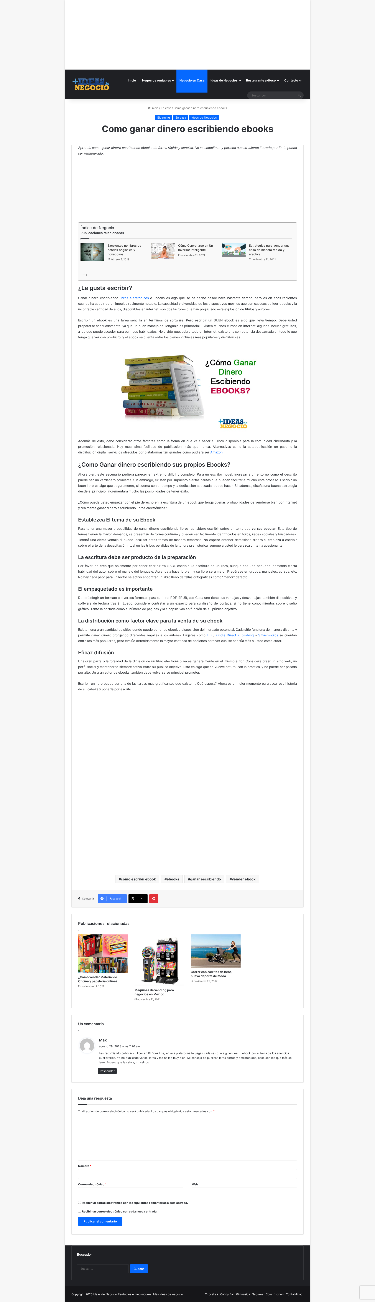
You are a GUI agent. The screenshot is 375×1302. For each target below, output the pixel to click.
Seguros (257, 1294)
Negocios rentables (156, 80)
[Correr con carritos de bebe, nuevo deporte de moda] (216, 951)
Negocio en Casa (191, 80)
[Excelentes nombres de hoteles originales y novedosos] (92, 252)
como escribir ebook (138, 879)
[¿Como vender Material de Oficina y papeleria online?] (103, 953)
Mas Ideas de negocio (168, 1294)
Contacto (291, 80)
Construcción (275, 1294)
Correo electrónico (92, 1184)
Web (195, 1184)
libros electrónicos (134, 298)
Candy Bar (227, 1294)
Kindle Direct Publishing (234, 635)
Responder (107, 1071)
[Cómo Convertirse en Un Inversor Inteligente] (163, 251)
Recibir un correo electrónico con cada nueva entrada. (120, 1211)
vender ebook (243, 879)
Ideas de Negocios (224, 80)
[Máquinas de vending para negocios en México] (159, 960)
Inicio (132, 80)
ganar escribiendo (205, 879)
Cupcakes (211, 1294)
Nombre (84, 1166)
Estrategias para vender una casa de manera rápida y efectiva (269, 250)
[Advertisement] (187, 30)
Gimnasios (243, 1294)
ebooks (173, 879)
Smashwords (268, 635)
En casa (166, 108)
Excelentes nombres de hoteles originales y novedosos (124, 250)
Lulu (210, 635)
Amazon (216, 452)
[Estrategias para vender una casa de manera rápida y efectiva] (234, 250)
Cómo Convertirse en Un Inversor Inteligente (195, 248)
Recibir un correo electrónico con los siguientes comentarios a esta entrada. (135, 1202)
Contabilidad (294, 1294)
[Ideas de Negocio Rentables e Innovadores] (91, 84)
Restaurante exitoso (261, 80)
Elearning (163, 117)
